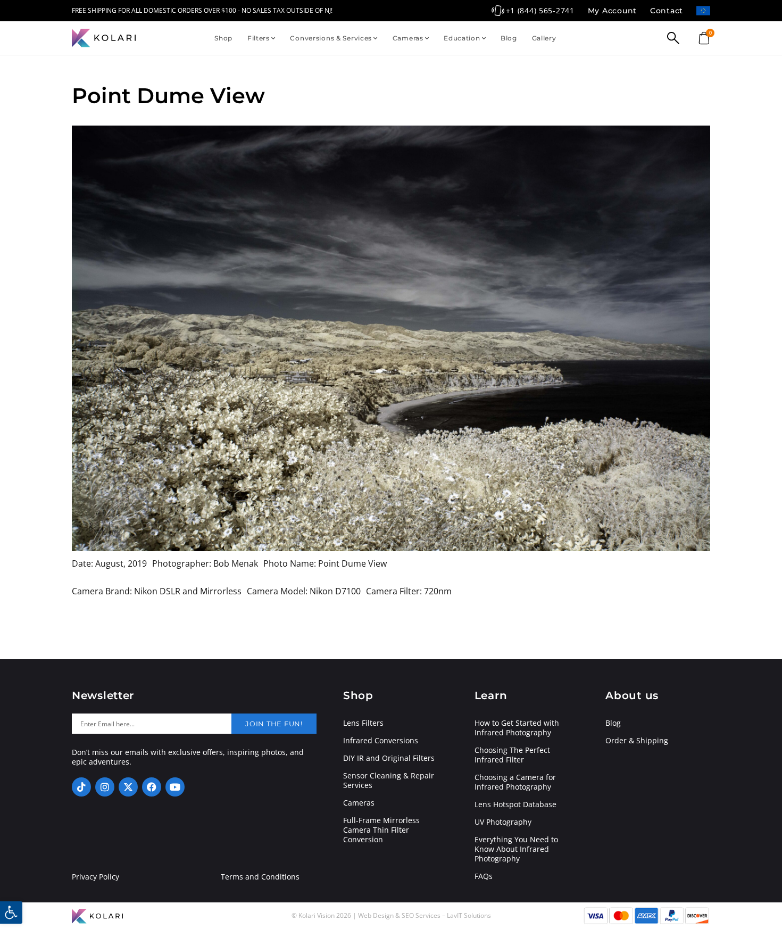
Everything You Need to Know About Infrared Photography (516, 849)
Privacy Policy (95, 877)
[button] (11, 912)
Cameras (408, 38)
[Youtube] (175, 787)
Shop (223, 38)
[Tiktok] (81, 787)
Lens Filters (363, 723)
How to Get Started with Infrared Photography (517, 727)
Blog (509, 38)
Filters (258, 38)
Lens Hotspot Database (515, 804)
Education (462, 38)
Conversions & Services (331, 38)
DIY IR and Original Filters (389, 758)
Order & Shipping (636, 740)
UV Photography (503, 822)
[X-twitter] (128, 787)
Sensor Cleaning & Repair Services (388, 780)
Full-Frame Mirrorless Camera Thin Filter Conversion (381, 830)
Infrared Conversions (380, 740)
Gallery (544, 38)
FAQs (484, 876)
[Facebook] (151, 787)
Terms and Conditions (260, 877)
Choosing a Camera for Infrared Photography (515, 782)
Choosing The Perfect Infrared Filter (512, 755)
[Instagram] (104, 787)
